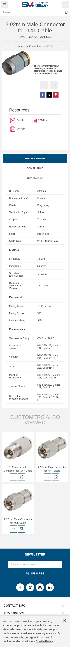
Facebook (20, 587)
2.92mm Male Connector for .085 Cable (18, 521)
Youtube (40, 587)
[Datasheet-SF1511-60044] (12, 120)
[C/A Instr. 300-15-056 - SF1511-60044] (12, 129)
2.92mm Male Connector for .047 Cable (52, 469)
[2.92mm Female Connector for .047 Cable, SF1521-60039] (17, 447)
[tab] (35, 158)
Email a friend (54, 85)
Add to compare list (44, 85)
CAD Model (43, 120)
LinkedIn (50, 587)
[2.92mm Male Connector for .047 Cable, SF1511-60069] (52, 447)
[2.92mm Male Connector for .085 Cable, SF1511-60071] (17, 499)
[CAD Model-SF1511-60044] (34, 120)
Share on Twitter (49, 95)
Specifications (35, 158)
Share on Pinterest (56, 95)
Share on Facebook (42, 95)
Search (66, 12)
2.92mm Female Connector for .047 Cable (18, 469)
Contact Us (35, 178)
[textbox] (31, 12)
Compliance (35, 168)
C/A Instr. (21, 129)
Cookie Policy (44, 641)
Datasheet (22, 120)
